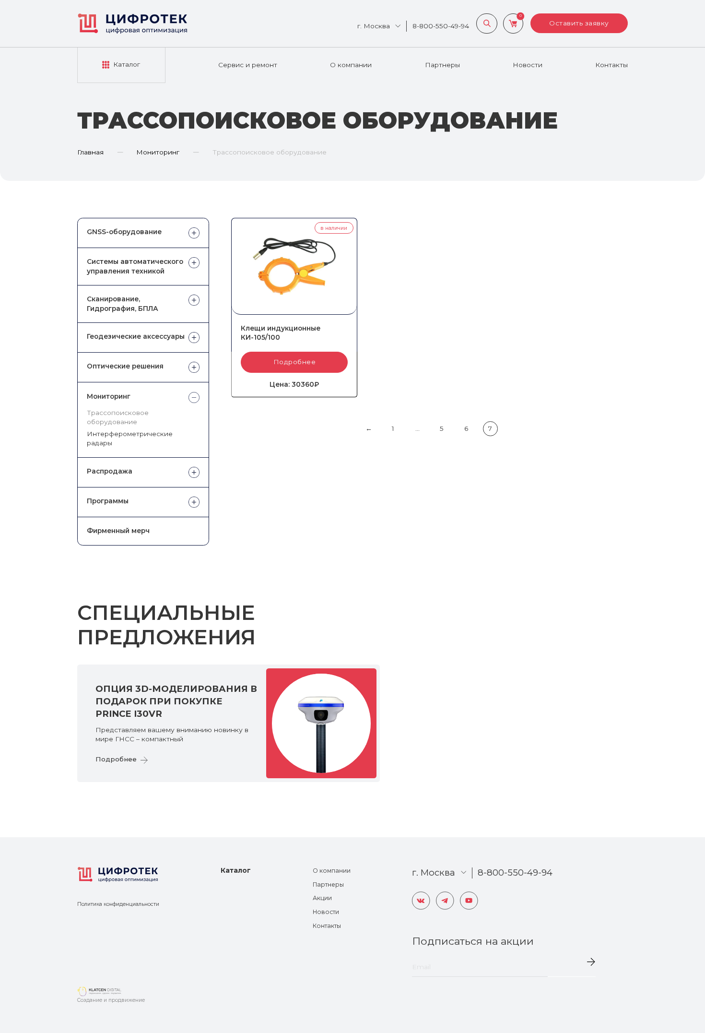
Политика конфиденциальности (118, 904)
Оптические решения (125, 366)
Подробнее (294, 362)
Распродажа (109, 471)
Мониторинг (157, 152)
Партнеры (442, 65)
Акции (322, 898)
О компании (351, 65)
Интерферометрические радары (130, 438)
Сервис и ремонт (247, 65)
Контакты (611, 65)
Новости (527, 65)
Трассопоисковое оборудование (118, 417)
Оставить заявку (579, 23)
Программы (108, 501)
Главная (90, 152)
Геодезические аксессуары (136, 336)
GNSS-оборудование (124, 232)
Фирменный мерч (118, 530)
